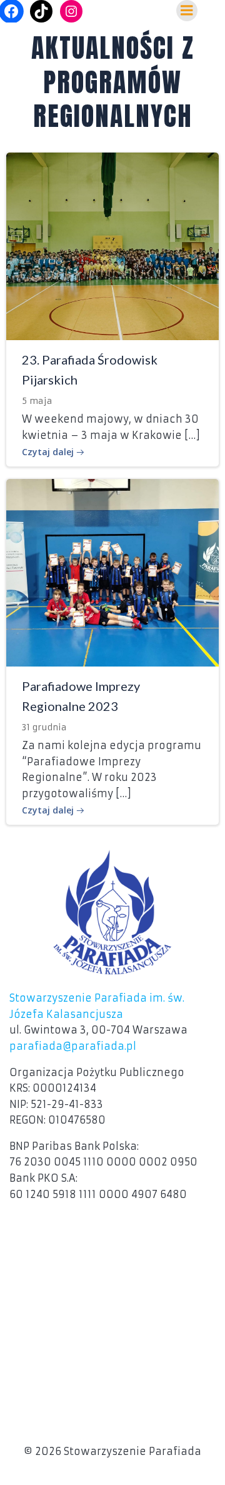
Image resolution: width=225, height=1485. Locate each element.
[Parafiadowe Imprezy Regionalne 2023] (112, 571)
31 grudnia (44, 727)
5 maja (37, 400)
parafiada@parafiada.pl (72, 1046)
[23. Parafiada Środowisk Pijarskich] (112, 245)
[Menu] (187, 10)
